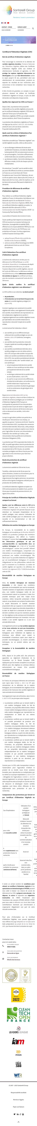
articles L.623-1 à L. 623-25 (21, 124)
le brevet (22, 507)
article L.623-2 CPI (11, 337)
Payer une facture (18, 1107)
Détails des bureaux (13, 960)
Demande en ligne (13, 953)
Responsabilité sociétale (18, 1092)
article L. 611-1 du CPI (23, 683)
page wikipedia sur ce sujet (22, 922)
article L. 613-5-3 (29, 777)
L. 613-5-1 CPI (30, 774)
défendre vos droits (21, 902)
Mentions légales (18, 1100)
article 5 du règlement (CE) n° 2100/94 (15, 569)
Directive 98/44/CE (29, 532)
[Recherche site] (33, 28)
